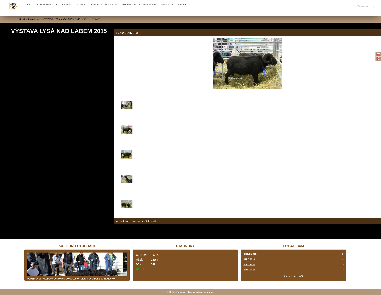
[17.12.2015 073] (247, 179)
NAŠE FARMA (44, 4)
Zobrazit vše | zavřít (293, 276)
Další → (136, 221)
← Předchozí (122, 221)
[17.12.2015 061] (247, 130)
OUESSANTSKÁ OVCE (104, 4)
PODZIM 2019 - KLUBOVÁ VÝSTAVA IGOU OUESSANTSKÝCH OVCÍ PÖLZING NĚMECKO (71, 279)
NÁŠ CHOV (166, 4)
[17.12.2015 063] (247, 154)
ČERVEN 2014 (250, 254)
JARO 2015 (249, 259)
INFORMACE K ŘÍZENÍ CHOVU (138, 4)
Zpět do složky (149, 221)
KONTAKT (81, 4)
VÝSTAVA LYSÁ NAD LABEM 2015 (62, 19)
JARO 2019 (249, 269)
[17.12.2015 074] (247, 204)
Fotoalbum (63, 4)
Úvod (28, 4)
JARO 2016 (249, 264)
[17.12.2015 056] (247, 105)
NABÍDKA (183, 4)
